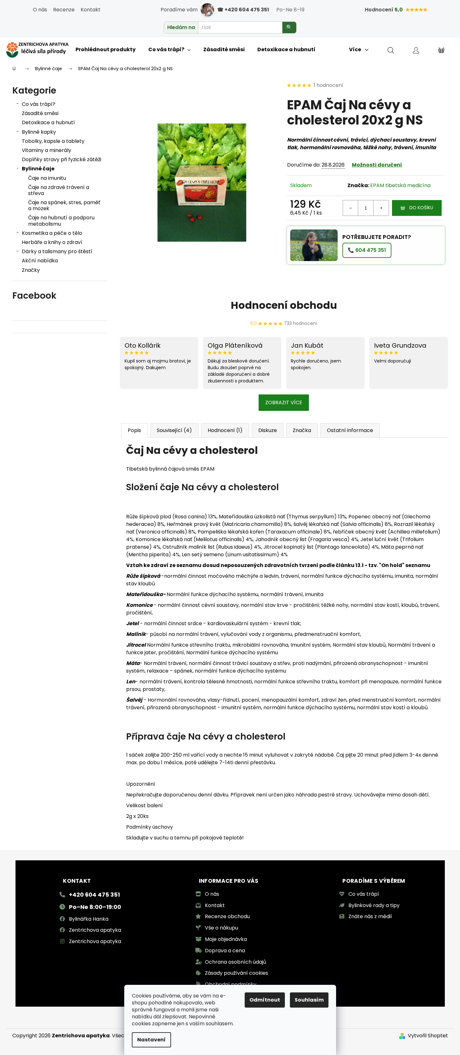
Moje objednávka (226, 939)
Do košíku (421, 207)
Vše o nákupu (221, 927)
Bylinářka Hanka (88, 919)
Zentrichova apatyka (95, 930)
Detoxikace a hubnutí (48, 122)
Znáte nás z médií (370, 916)
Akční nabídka (40, 260)
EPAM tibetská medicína (400, 185)
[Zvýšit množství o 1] (381, 208)
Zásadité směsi (40, 113)
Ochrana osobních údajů (235, 962)
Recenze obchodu (227, 916)
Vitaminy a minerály (46, 150)
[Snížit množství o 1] (350, 208)
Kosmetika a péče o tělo (52, 233)
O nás (40, 9)
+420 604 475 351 (94, 895)
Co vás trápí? (38, 104)
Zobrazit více (283, 402)
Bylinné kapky (39, 132)
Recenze (64, 9)
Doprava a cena (225, 950)
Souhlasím (309, 999)
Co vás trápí (363, 894)
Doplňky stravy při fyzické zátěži (61, 159)
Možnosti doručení (377, 164)
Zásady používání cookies (236, 973)
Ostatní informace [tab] (350, 430)
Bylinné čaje (38, 168)
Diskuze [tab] (267, 430)
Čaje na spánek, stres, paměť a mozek (64, 205)
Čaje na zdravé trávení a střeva (58, 190)
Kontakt (91, 9)
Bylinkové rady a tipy (374, 905)
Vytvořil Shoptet (428, 1035)
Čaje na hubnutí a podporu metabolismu (61, 220)
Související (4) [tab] (174, 430)
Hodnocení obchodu (284, 305)
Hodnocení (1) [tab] (225, 430)
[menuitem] (105, 49)
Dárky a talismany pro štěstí (57, 251)
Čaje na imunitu (47, 178)
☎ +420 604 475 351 (243, 9)
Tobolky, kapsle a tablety (53, 141)
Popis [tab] (134, 430)
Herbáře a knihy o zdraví (52, 242)
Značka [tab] (302, 430)
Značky (31, 270)
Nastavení (151, 1039)
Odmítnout (264, 999)
